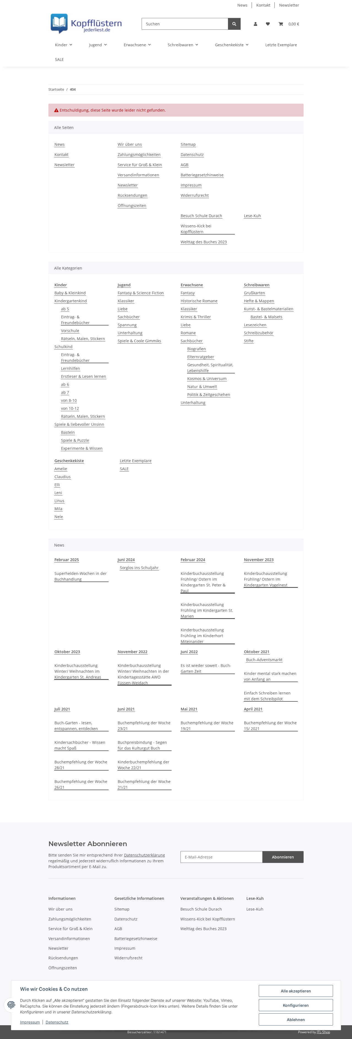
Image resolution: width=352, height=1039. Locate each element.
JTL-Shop (323, 1032)
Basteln (68, 432)
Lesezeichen (255, 324)
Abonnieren (283, 857)
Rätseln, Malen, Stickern (83, 338)
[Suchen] (234, 24)
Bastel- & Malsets (266, 316)
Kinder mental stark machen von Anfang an (270, 676)
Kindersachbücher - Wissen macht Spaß (79, 745)
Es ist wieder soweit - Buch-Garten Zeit (206, 668)
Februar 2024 (193, 559)
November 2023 (259, 559)
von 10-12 (70, 408)
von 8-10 (69, 400)
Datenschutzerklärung (144, 855)
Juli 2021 (62, 709)
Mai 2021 (189, 709)
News (242, 5)
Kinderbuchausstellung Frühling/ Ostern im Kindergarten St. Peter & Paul (203, 582)
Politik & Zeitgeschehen (208, 394)
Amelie (60, 468)
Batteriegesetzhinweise (202, 174)
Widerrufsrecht (195, 195)
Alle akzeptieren (296, 991)
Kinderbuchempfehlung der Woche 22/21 (143, 764)
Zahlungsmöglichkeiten (139, 154)
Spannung (127, 324)
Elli (57, 484)
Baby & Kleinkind (70, 292)
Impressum (30, 1022)
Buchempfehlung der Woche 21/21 (144, 784)
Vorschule (70, 330)
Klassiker (126, 300)
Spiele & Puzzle (75, 440)
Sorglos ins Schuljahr (139, 567)
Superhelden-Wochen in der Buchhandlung (80, 576)
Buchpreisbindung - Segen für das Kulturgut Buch (142, 745)
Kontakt (263, 5)
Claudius (62, 476)
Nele (58, 516)
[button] (255, 23)
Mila (58, 508)
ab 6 (65, 384)
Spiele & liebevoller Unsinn (79, 424)
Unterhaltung (130, 332)
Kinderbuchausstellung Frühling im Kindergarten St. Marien (207, 610)
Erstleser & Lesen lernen (83, 376)
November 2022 (132, 651)
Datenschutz (57, 1022)
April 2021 (253, 709)
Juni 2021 (126, 709)
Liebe (123, 308)
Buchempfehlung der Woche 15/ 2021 (270, 725)
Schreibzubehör (258, 332)
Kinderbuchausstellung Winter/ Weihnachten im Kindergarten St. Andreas (77, 671)
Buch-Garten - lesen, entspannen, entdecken (76, 725)
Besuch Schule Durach (201, 215)
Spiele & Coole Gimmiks (139, 340)
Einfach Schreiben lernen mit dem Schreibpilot (267, 695)
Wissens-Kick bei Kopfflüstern (196, 228)
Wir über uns (130, 144)
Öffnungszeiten (132, 205)
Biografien (196, 348)
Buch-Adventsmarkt (264, 659)
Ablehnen (296, 1019)
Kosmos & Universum (207, 378)
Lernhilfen (70, 368)
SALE (124, 468)
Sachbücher (129, 316)
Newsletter (289, 5)
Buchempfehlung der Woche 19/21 (207, 725)
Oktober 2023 (67, 651)
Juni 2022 (189, 651)
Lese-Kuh (252, 215)
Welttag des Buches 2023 (204, 241)
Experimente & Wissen (82, 448)
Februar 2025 (66, 559)
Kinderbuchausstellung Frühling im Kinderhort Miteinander (202, 635)
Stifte (249, 340)
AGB (184, 164)
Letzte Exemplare (136, 460)
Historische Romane (199, 300)
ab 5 (65, 308)
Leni (58, 492)
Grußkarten (254, 292)
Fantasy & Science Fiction (141, 292)
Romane (188, 332)
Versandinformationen (138, 174)
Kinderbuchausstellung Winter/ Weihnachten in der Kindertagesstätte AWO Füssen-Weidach (143, 674)
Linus (59, 500)
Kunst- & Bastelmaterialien (268, 308)
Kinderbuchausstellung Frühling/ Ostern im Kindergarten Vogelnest (265, 579)
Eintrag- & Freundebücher (75, 319)
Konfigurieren (296, 1005)
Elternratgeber (200, 356)
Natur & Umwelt (202, 386)
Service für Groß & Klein (140, 164)
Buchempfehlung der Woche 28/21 (80, 764)
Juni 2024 (126, 559)
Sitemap (188, 144)
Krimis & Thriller (196, 316)
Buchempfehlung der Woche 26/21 (80, 784)
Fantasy (188, 292)
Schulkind (63, 346)
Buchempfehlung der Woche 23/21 (144, 725)
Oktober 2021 (257, 651)
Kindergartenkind (70, 300)
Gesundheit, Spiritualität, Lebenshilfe (210, 367)
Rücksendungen (132, 195)
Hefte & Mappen (259, 300)
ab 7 (65, 392)
